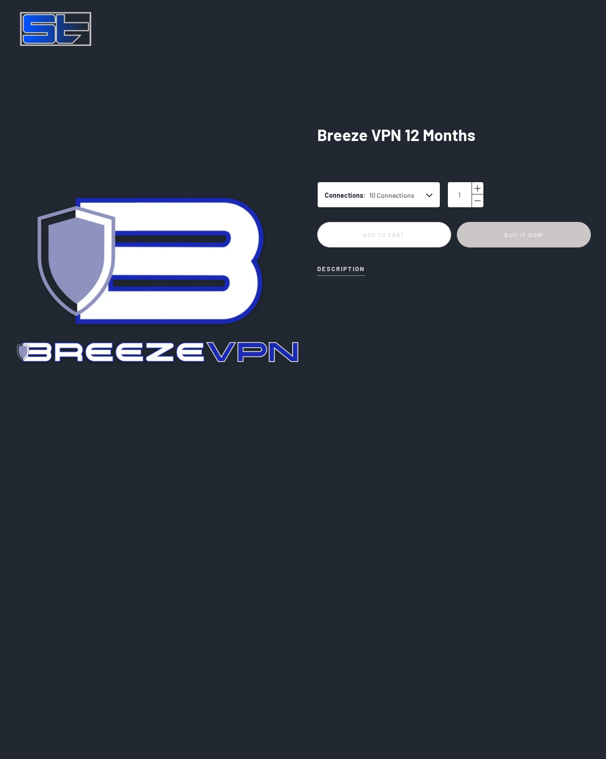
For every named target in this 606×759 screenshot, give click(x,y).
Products (55, 90)
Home (27, 90)
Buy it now (524, 234)
